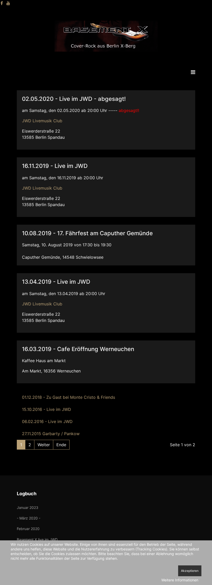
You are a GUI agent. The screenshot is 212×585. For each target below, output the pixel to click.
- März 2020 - (28, 518)
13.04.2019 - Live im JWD (56, 281)
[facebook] (2, 3)
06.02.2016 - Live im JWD (47, 421)
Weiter (43, 444)
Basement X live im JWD (37, 539)
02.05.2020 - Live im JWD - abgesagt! (74, 98)
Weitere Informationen (179, 580)
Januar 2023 (27, 507)
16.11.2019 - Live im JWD (55, 166)
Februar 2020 (28, 528)
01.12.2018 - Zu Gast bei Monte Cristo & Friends (68, 397)
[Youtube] (8, 3)
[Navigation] (193, 72)
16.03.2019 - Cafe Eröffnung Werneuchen (78, 349)
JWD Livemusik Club (42, 120)
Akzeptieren (190, 571)
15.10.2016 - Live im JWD (46, 409)
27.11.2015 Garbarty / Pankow (51, 433)
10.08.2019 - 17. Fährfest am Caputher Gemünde (87, 233)
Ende (61, 444)
